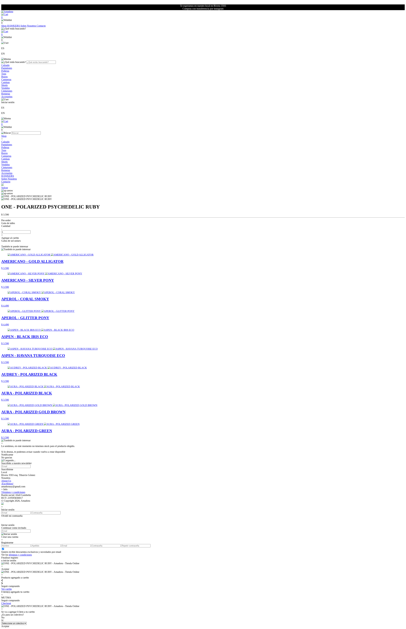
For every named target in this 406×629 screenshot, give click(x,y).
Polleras (5, 71)
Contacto (41, 25)
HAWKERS (13, 25)
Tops (3, 73)
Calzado (5, 65)
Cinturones (6, 91)
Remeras (5, 93)
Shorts (4, 85)
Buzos (4, 76)
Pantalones (6, 68)
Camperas (6, 79)
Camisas (5, 82)
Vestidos (5, 88)
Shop (4, 25)
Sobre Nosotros (28, 25)
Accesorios (6, 96)
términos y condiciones (20, 554)
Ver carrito (6, 589)
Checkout (6, 603)
